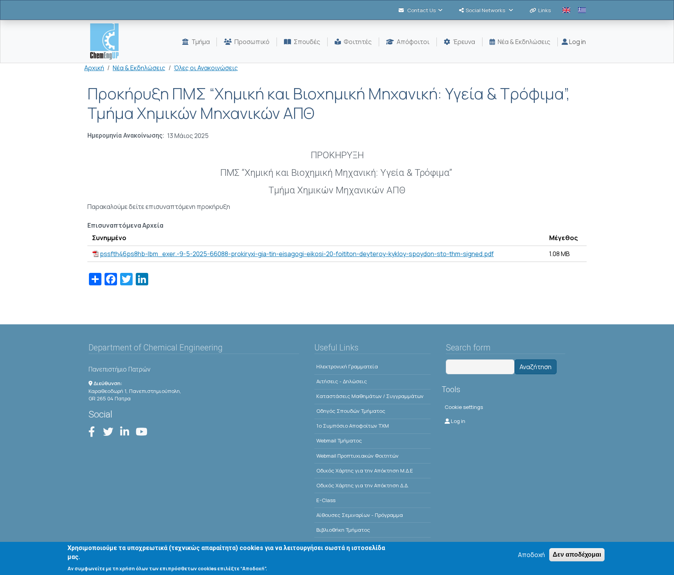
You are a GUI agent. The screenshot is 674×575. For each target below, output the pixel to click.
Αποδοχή (531, 554)
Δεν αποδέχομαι (577, 554)
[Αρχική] (107, 41)
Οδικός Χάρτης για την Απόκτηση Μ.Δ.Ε (364, 470)
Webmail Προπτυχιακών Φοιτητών (357, 455)
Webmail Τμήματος (339, 440)
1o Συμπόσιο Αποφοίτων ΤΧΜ (352, 425)
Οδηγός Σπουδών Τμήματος (350, 410)
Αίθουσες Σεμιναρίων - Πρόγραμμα (359, 514)
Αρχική (94, 68)
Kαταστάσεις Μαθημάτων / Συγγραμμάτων (370, 396)
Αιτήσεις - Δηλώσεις (341, 381)
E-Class (325, 500)
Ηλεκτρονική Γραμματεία (347, 366)
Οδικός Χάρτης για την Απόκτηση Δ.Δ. (362, 485)
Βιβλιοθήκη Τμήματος (343, 529)
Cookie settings (464, 406)
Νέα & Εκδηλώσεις (139, 68)
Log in (577, 41)
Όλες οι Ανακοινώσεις (206, 68)
